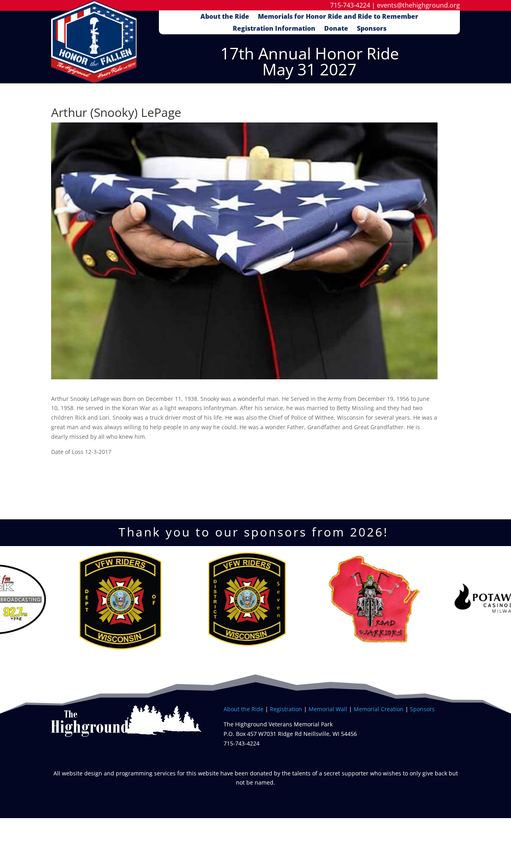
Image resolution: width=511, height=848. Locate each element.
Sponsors (371, 29)
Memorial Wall (329, 709)
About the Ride (224, 17)
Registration (286, 709)
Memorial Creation (379, 709)
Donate (336, 29)
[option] (75, 600)
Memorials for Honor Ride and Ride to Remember (338, 17)
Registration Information (274, 29)
